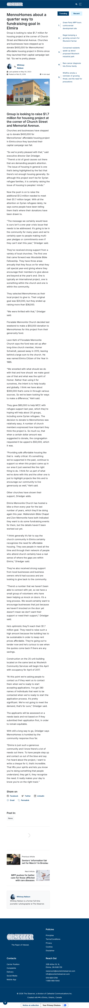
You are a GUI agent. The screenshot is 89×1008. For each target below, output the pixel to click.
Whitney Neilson (23, 897)
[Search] (76, 4)
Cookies (49, 947)
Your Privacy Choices (52, 1005)
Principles (50, 935)
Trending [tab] (63, 13)
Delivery (10, 972)
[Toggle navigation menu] (80, 4)
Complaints (11, 968)
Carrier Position (13, 964)
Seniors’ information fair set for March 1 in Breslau (35, 861)
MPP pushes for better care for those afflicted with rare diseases (23, 878)
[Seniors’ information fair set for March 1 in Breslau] (14, 859)
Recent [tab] (76, 13)
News (10, 818)
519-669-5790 (52, 978)
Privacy (49, 943)
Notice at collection (31, 1005)
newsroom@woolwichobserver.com (60, 971)
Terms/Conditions (53, 939)
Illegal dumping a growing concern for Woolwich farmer (71, 38)
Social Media (12, 976)
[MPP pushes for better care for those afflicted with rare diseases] (42, 875)
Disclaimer (50, 950)
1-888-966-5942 (53, 981)
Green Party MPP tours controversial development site (72, 25)
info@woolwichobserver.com (58, 974)
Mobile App (11, 979)
